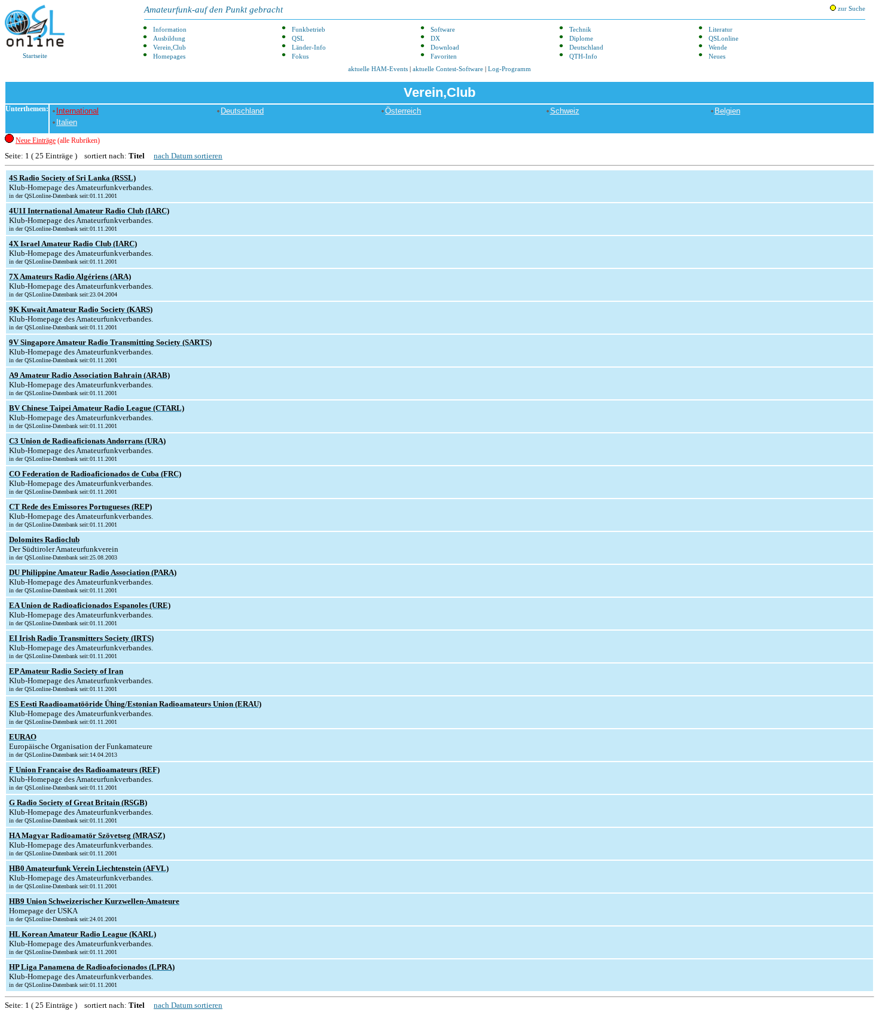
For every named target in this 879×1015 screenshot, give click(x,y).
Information (170, 29)
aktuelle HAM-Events (378, 69)
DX (435, 38)
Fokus (300, 56)
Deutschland (586, 47)
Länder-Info (309, 47)
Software (443, 29)
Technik (580, 29)
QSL (298, 38)
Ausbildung (169, 38)
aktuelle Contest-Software (448, 69)
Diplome (581, 38)
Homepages (169, 56)
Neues (717, 56)
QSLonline (723, 38)
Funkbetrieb (308, 29)
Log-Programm (509, 69)
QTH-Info (583, 56)
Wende (718, 47)
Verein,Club (169, 47)
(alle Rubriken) (58, 140)
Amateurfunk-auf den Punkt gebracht (213, 9)
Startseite (35, 56)
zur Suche (850, 8)
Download (445, 47)
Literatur (720, 29)
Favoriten (444, 56)
